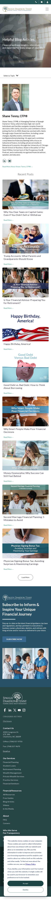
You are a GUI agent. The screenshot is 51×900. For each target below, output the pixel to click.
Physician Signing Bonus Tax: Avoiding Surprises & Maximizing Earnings (24, 562)
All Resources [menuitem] (9, 794)
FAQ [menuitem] (5, 820)
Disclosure (7, 721)
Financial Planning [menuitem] (11, 762)
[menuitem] (23, 751)
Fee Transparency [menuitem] (11, 833)
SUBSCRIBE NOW (14, 639)
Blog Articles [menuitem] (8, 801)
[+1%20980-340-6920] (41, 2)
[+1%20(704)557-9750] (36, 2)
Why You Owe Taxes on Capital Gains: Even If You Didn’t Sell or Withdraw (23, 213)
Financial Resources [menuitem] (12, 790)
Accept (25, 883)
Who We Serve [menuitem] (10, 830)
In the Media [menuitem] (8, 809)
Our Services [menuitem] (9, 758)
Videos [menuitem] (6, 805)
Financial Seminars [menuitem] (11, 783)
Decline (25, 890)
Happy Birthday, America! (17, 343)
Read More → (9, 220)
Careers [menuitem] (6, 823)
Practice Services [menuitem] (10, 780)
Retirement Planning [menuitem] (12, 769)
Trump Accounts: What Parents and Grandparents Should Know (22, 257)
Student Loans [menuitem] (9, 766)
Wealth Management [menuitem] (12, 773)
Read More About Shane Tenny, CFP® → (17, 167)
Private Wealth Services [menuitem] (13, 776)
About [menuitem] (6, 816)
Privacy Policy (30, 864)
